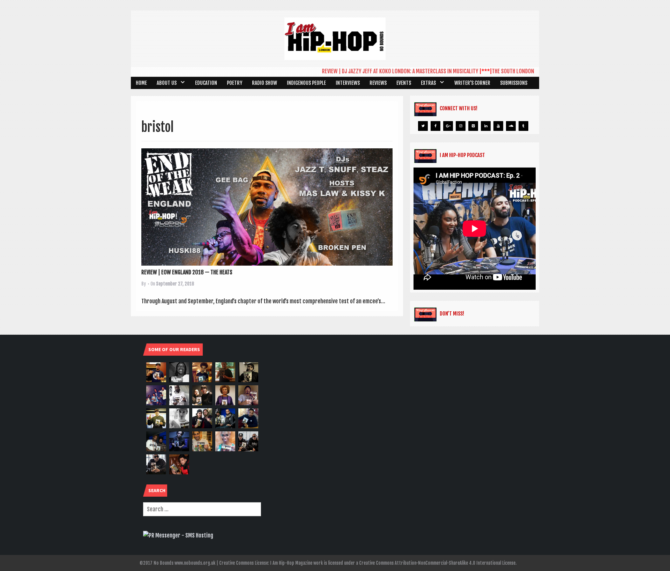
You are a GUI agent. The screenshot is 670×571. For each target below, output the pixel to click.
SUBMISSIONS (513, 83)
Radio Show (264, 83)
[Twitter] (423, 126)
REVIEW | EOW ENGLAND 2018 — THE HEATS (186, 272)
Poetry (234, 83)
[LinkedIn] (486, 126)
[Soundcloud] (511, 126)
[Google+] (448, 126)
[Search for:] (202, 509)
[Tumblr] (523, 126)
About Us (167, 83)
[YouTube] (498, 126)
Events (403, 83)
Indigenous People (306, 83)
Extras (428, 83)
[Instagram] (461, 126)
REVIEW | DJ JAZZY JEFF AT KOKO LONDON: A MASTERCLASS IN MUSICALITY (386, 71)
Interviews (348, 83)
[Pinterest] (473, 126)
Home (141, 83)
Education (206, 83)
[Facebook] (435, 126)
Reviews (378, 83)
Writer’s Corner (472, 83)
